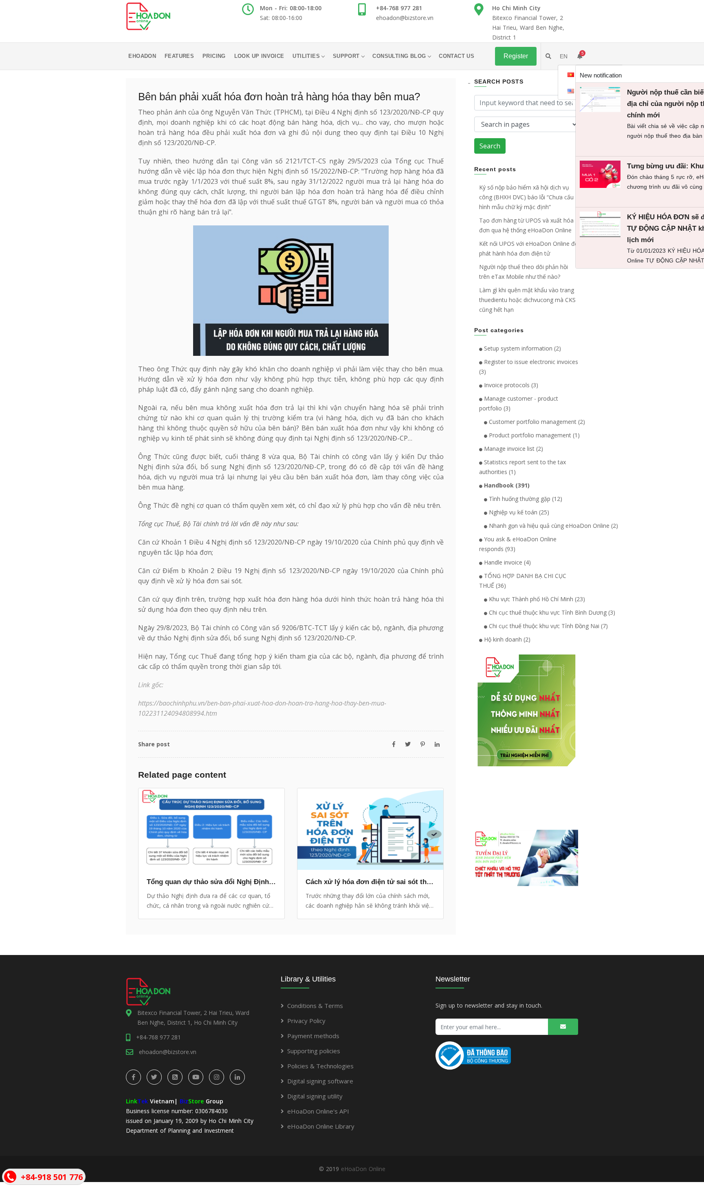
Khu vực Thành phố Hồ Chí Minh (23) (536, 599)
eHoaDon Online (363, 1169)
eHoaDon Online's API (318, 1111)
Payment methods (313, 1036)
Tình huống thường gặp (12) (524, 499)
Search (490, 145)
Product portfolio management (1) (533, 435)
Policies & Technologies (320, 1066)
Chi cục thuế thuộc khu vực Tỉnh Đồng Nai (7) (547, 626)
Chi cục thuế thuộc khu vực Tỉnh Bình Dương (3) (551, 612)
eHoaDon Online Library (320, 1126)
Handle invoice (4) (506, 562)
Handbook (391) (506, 485)
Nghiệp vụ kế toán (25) (518, 512)
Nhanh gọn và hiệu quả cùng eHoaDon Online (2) (552, 525)
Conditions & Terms (315, 1005)
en (564, 56)
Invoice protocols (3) (510, 385)
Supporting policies (313, 1051)
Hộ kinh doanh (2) (506, 639)
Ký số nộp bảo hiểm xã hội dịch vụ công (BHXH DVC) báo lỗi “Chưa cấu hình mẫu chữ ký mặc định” (526, 197)
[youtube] (196, 1077)
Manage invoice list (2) (512, 448)
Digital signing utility (315, 1096)
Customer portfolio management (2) (536, 422)
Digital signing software (320, 1081)
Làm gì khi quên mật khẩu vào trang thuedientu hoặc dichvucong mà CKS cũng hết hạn (527, 299)
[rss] (175, 1077)
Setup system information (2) (521, 348)
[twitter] (154, 1077)
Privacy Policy (306, 1021)
